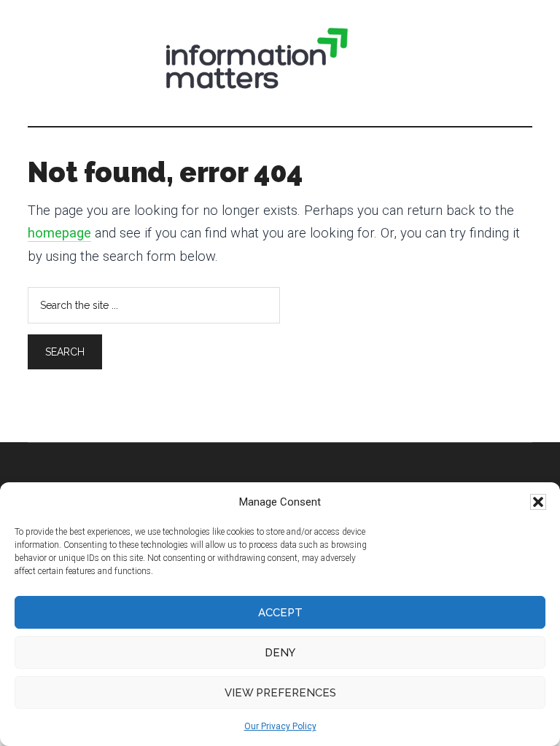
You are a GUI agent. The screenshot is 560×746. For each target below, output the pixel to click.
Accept (280, 612)
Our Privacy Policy (280, 726)
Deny (280, 652)
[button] (538, 502)
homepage (59, 233)
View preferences (280, 692)
